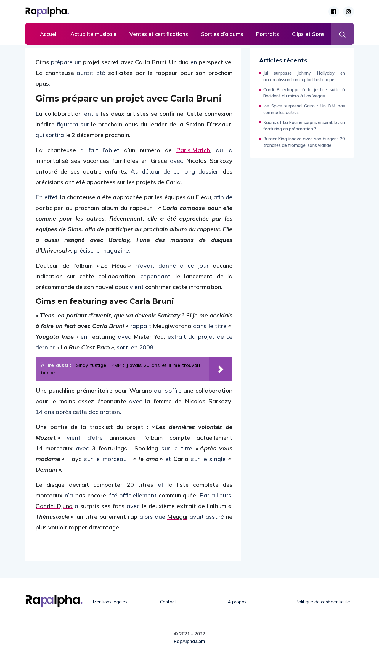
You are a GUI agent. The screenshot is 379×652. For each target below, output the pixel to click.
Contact (168, 602)
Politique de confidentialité (322, 602)
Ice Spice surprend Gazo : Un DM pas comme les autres (304, 109)
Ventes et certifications (158, 33)
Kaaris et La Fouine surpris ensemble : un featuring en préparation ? (304, 126)
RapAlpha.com (189, 641)
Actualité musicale (93, 33)
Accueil (48, 33)
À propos (237, 602)
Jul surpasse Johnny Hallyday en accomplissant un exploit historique (304, 76)
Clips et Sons (308, 33)
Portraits (267, 33)
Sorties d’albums (222, 33)
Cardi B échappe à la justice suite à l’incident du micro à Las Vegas (304, 93)
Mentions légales (110, 602)
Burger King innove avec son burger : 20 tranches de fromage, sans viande (304, 142)
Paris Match (193, 150)
